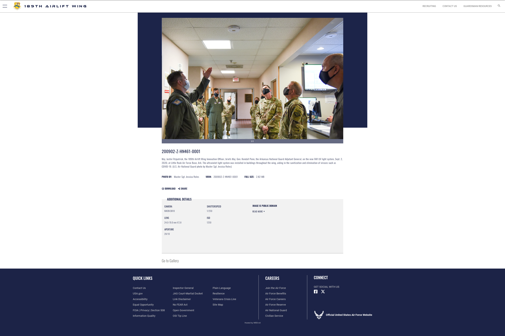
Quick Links (142, 278)
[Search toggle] (499, 6)
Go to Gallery (170, 260)
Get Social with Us (326, 286)
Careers (272, 278)
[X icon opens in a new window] (323, 292)
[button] (4, 6)
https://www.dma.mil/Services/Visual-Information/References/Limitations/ (283, 228)
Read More (258, 211)
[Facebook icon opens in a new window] (316, 292)
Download (169, 188)
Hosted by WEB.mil (253, 323)
